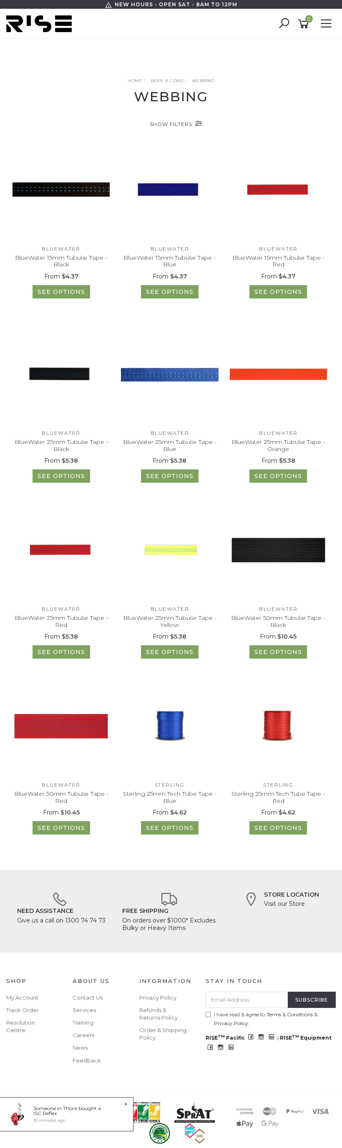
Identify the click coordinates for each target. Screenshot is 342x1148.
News (80, 1047)
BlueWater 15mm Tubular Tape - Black (61, 261)
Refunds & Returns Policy (158, 1014)
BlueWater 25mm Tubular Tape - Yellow (169, 621)
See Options (61, 292)
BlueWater (61, 249)
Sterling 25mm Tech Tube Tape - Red (278, 797)
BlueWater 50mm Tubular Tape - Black (278, 621)
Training (83, 1022)
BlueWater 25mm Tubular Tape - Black (61, 445)
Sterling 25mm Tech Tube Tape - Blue (169, 797)
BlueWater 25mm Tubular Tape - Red (61, 621)
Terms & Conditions (290, 1014)
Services (84, 1010)
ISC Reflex (45, 1113)
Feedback (87, 1060)
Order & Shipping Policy (162, 1034)
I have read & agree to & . (265, 1018)
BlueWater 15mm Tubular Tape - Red (278, 261)
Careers (83, 1035)
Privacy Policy (157, 997)
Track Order (22, 1010)
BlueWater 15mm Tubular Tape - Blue (169, 261)
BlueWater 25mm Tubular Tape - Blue (169, 445)
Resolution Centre (20, 1026)
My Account (22, 997)
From (61, 276)
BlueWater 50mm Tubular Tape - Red (61, 797)
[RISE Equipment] (41, 23)
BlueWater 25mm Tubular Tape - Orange (278, 445)
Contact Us (88, 997)
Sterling (170, 785)
